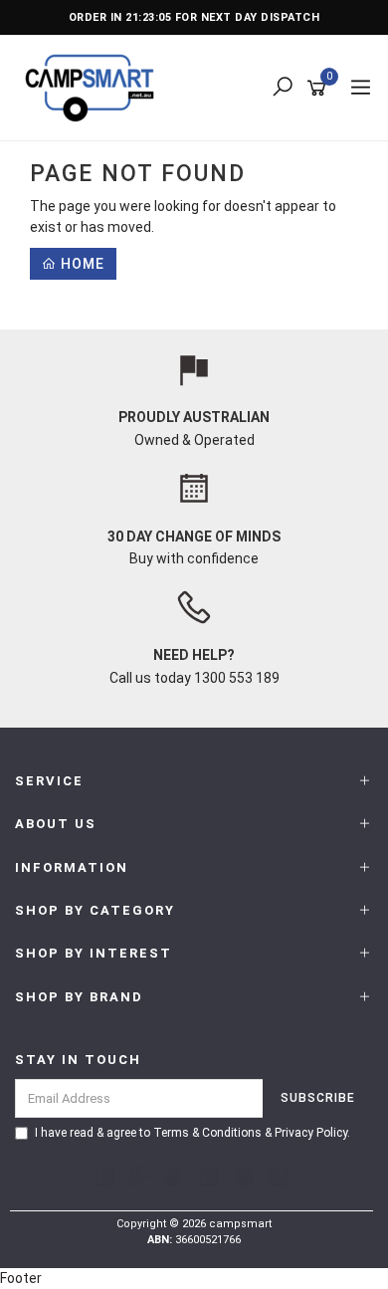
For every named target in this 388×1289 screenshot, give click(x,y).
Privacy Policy (311, 1133)
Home (80, 264)
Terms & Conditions (207, 1133)
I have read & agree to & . (192, 1133)
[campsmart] (94, 87)
